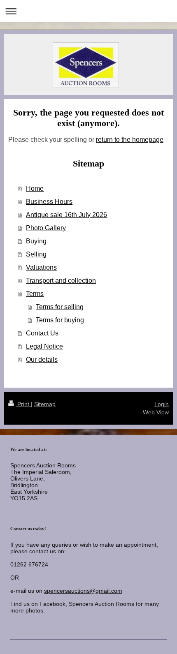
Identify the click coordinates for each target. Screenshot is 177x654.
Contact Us (42, 333)
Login (161, 404)
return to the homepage (129, 139)
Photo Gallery (46, 227)
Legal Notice (44, 346)
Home (35, 188)
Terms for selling (60, 306)
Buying (36, 241)
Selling (36, 254)
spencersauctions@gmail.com (83, 590)
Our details (42, 359)
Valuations (41, 267)
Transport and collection (61, 280)
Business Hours (49, 201)
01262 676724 (29, 564)
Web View (156, 412)
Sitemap (45, 404)
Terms (35, 293)
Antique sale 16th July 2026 (66, 214)
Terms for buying (60, 320)
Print (23, 404)
